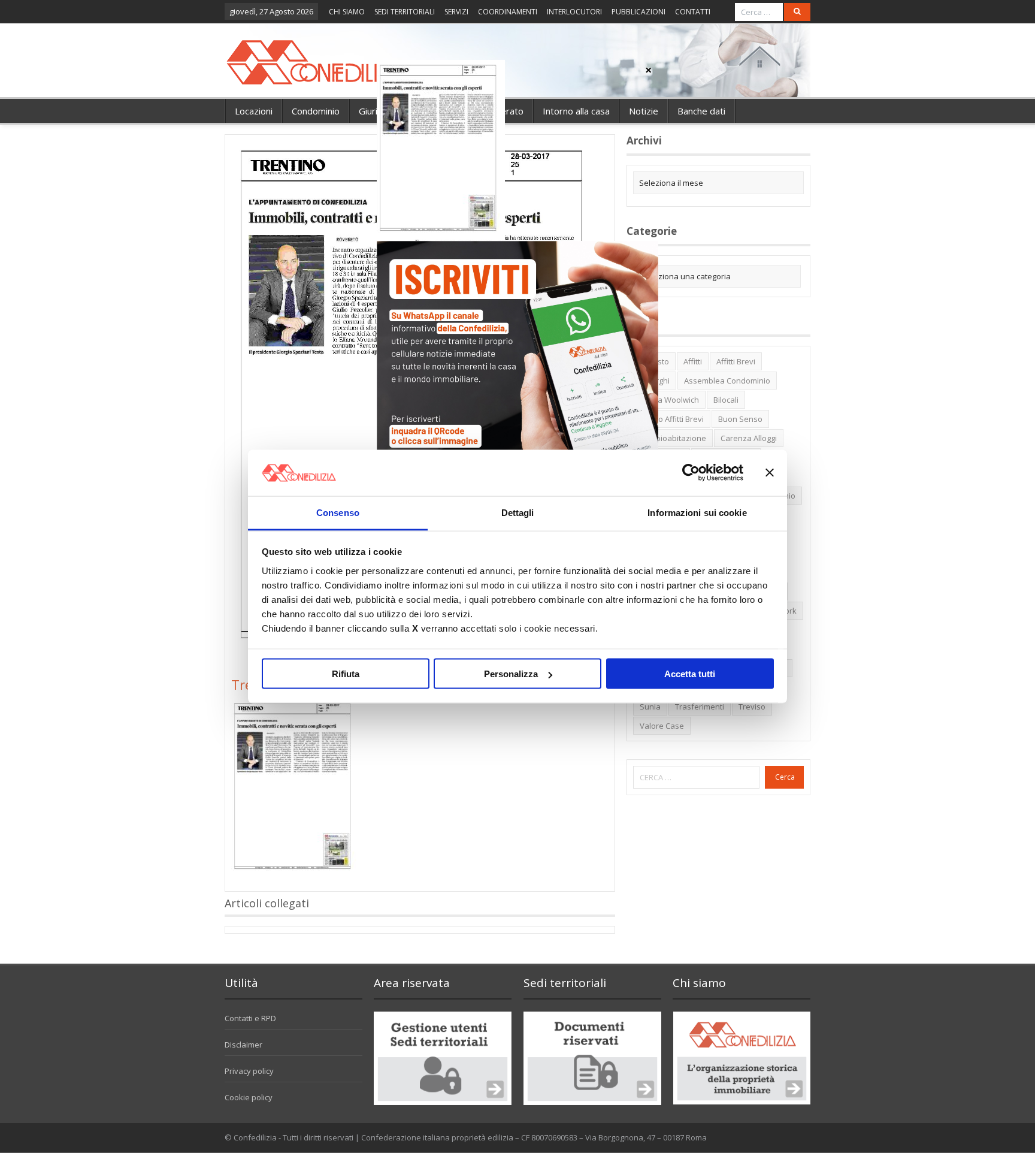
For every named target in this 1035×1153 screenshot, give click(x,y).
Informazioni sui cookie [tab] (696, 512)
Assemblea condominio (727, 380)
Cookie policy (249, 1097)
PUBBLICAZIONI (638, 12)
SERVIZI (456, 12)
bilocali (726, 399)
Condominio (316, 111)
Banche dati (701, 111)
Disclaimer (243, 1044)
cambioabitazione (673, 438)
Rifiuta (345, 674)
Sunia (650, 706)
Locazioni (254, 111)
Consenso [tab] (337, 512)
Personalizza (511, 674)
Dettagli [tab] (517, 512)
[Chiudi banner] (769, 473)
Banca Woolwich (669, 399)
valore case (662, 725)
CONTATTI (692, 12)
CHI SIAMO (347, 12)
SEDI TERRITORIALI (404, 12)
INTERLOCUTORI (574, 12)
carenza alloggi (749, 438)
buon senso (740, 418)
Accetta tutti (689, 674)
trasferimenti (699, 706)
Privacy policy (249, 1071)
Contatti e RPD (250, 1018)
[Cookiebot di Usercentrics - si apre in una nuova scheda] (690, 473)
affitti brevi (735, 361)
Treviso (752, 706)
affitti (692, 361)
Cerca (785, 777)
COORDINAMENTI (507, 12)
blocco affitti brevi (672, 418)
